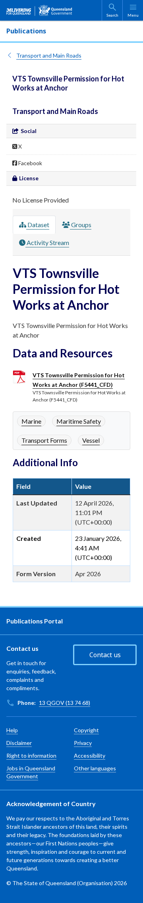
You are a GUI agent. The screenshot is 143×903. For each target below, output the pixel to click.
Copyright (86, 730)
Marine (31, 421)
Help (12, 730)
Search (112, 15)
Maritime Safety (78, 421)
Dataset (37, 224)
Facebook (29, 163)
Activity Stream (47, 242)
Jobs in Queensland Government (30, 772)
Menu (133, 15)
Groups (80, 224)
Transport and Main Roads (48, 55)
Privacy (83, 742)
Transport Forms (44, 440)
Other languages (95, 768)
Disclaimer (19, 742)
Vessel (91, 440)
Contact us (105, 654)
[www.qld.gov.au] (39, 10)
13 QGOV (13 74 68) (64, 702)
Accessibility (89, 755)
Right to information (31, 755)
